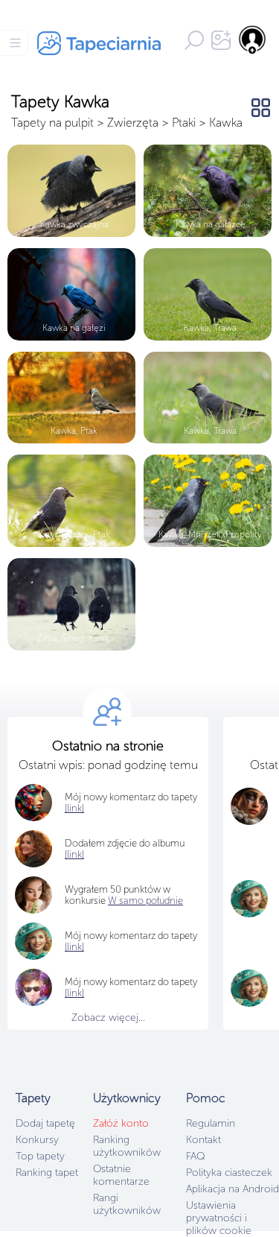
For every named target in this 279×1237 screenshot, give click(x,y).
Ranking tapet (47, 1172)
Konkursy (37, 1139)
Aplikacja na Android (232, 1189)
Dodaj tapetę (45, 1123)
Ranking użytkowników (127, 1146)
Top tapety (40, 1156)
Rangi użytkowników (127, 1204)
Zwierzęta (132, 123)
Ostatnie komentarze (121, 1175)
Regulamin (210, 1123)
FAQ (195, 1156)
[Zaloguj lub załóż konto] (253, 39)
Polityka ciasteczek (229, 1172)
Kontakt (203, 1139)
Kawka (226, 123)
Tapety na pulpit (52, 123)
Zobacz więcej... (108, 1017)
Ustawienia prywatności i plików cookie (218, 1218)
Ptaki (184, 123)
